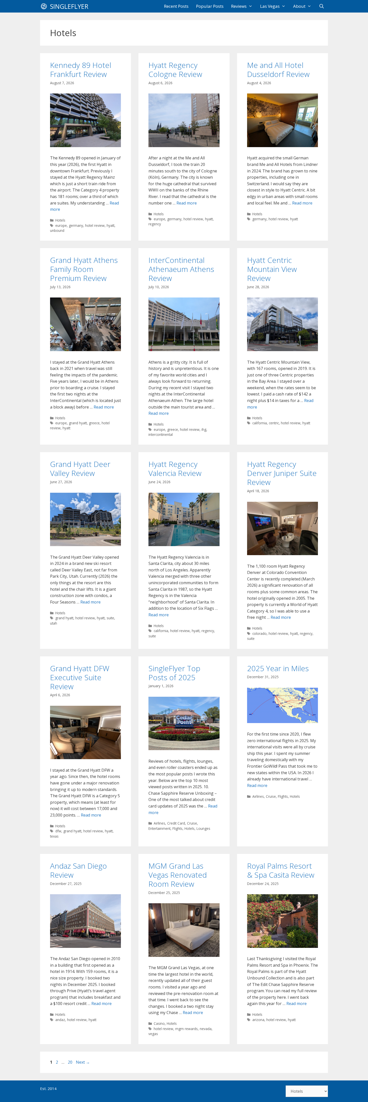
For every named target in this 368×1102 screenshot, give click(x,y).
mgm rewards (186, 1028)
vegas (153, 1033)
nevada (206, 1028)
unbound (57, 230)
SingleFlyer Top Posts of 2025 (174, 672)
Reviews (239, 6)
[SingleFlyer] (45, 6)
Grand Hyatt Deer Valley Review (80, 468)
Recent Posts (176, 6)
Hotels (60, 220)
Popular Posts (210, 6)
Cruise (192, 823)
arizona (258, 1019)
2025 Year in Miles (278, 668)
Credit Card (176, 823)
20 (71, 1062)
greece (94, 423)
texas (54, 836)
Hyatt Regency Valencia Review (175, 468)
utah (53, 623)
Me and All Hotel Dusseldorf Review (278, 69)
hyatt (110, 225)
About (299, 6)
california (259, 423)
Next (83, 1062)
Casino (159, 1023)
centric (274, 423)
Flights (177, 828)
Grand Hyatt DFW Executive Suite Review (79, 677)
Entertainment (159, 828)
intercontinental (160, 434)
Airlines (159, 823)
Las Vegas (270, 6)
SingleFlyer (69, 6)
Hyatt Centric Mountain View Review (272, 269)
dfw (58, 831)
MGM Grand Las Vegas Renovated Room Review (177, 875)
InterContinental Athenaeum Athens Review (181, 269)
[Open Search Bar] (321, 6)
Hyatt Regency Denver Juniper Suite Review (282, 473)
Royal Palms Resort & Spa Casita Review (280, 870)
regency (154, 224)
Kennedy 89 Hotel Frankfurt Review (80, 69)
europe (61, 225)
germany (76, 225)
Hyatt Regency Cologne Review (175, 69)
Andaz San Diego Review (78, 870)
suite (110, 618)
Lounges (203, 828)
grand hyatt (78, 423)
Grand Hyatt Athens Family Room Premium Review (84, 269)
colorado (259, 633)
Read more (186, 203)
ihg (204, 429)
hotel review (95, 225)
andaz (60, 1019)
